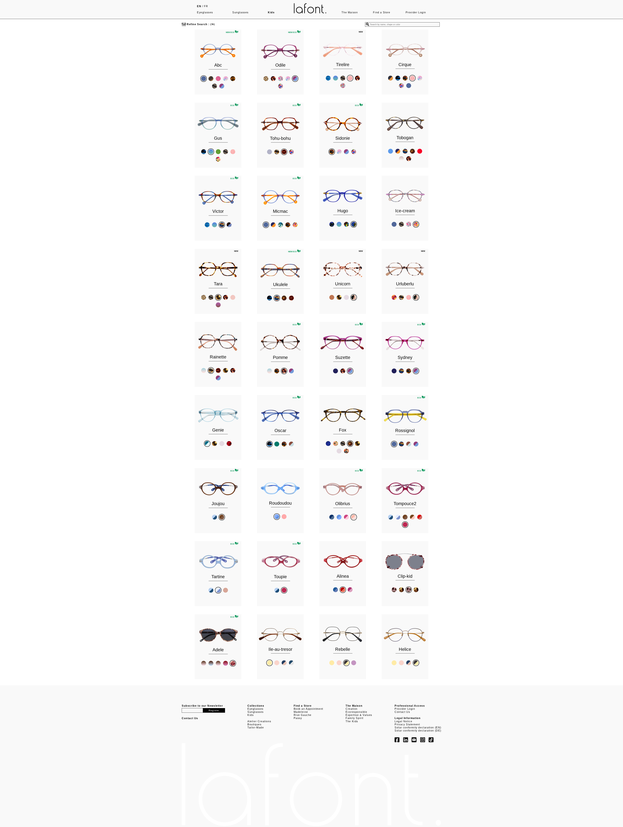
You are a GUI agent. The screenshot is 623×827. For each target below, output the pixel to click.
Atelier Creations (259, 721)
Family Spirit (354, 718)
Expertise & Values (359, 715)
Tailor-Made (255, 727)
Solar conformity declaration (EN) (418, 727)
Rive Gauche (303, 715)
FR (206, 6)
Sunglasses (240, 12)
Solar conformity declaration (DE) (418, 730)
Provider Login (416, 12)
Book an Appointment (308, 708)
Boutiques (254, 724)
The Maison (350, 12)
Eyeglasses (205, 12)
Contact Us (402, 712)
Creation (352, 708)
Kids (271, 12)
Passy (298, 718)
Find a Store (381, 12)
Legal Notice (403, 721)
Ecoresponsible (356, 712)
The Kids (352, 721)
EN (199, 6)
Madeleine (301, 712)
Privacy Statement (407, 724)
